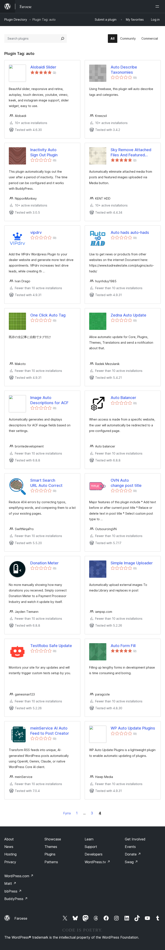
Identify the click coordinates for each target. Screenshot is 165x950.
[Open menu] (158, 6)
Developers (93, 854)
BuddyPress (16, 899)
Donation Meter (44, 563)
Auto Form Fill (123, 645)
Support (91, 846)
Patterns (51, 862)
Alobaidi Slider (43, 67)
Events (130, 846)
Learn (89, 839)
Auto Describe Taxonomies (124, 69)
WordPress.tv (97, 862)
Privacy (10, 862)
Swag (131, 862)
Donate (133, 854)
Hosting (10, 854)
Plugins (49, 854)
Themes (50, 846)
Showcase (52, 839)
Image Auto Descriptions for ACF (49, 400)
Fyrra (67, 813)
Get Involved (135, 839)
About (9, 839)
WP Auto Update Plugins (133, 728)
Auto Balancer (123, 397)
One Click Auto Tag (48, 315)
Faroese (20, 918)
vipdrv (36, 232)
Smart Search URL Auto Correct (46, 482)
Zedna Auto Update (128, 315)
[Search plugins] (62, 38)
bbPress (13, 891)
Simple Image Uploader (132, 563)
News (8, 846)
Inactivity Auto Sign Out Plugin (44, 152)
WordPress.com (19, 876)
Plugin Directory (15, 19)
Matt (10, 883)
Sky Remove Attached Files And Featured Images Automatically (131, 152)
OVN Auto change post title (126, 482)
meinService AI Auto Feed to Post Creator (49, 730)
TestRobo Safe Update (51, 645)
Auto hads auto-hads (130, 232)
